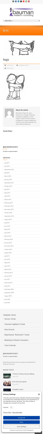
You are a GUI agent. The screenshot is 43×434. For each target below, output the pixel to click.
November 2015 (9, 183)
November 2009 (9, 289)
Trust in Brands (10, 345)
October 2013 (8, 249)
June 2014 (7, 226)
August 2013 (8, 253)
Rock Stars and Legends (19, 382)
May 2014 (7, 229)
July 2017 (7, 163)
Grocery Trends (10, 319)
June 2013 (7, 259)
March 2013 (7, 269)
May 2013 (7, 262)
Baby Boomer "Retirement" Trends (16, 335)
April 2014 (7, 233)
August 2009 (8, 296)
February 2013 (8, 272)
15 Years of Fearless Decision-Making (23, 374)
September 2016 (9, 169)
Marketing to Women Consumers (16, 340)
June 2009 (7, 299)
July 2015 (7, 189)
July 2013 (7, 256)
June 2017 (7, 166)
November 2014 (9, 209)
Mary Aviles (9, 68)
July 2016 (7, 173)
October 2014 (8, 213)
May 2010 (7, 286)
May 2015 (7, 193)
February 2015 (8, 203)
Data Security (9, 329)
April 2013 (7, 266)
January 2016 (8, 179)
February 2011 (8, 282)
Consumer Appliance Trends (14, 324)
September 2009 (9, 292)
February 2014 (8, 239)
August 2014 (8, 219)
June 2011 (7, 279)
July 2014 (7, 223)
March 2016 (7, 176)
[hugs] (21, 48)
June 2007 (7, 302)
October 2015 (8, 186)
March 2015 (7, 199)
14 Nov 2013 (10, 65)
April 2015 (7, 196)
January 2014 (8, 243)
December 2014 (9, 206)
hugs (6, 59)
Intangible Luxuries (17, 389)
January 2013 (8, 276)
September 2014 (9, 216)
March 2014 (7, 236)
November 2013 (9, 246)
